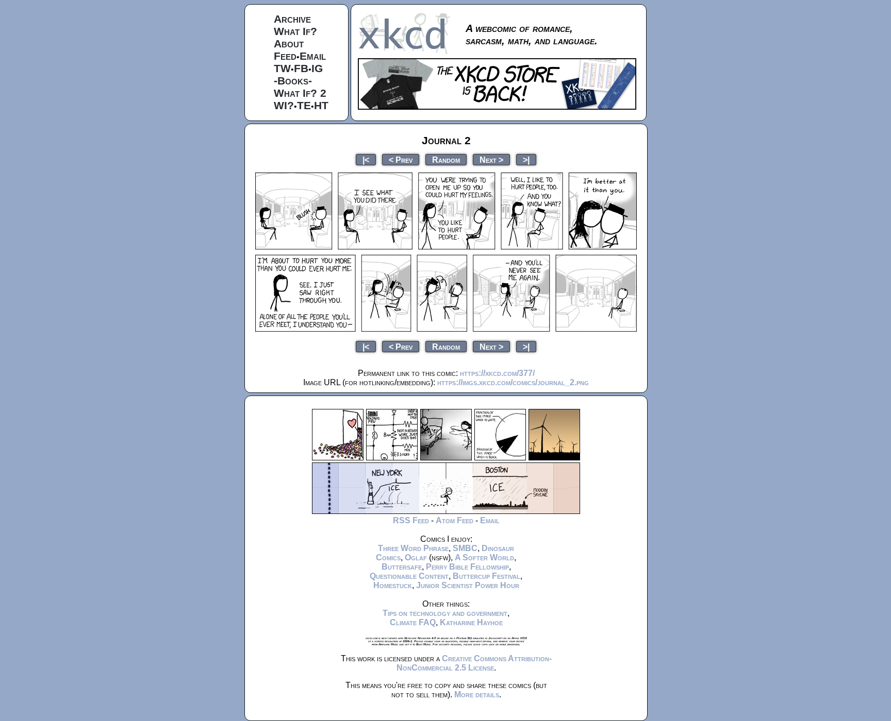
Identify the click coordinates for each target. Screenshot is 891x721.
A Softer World (484, 557)
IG (317, 68)
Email (313, 56)
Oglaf (416, 557)
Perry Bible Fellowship (467, 566)
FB (301, 68)
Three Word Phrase (413, 548)
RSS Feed (411, 520)
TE (304, 105)
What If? (295, 31)
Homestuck (392, 585)
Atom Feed (454, 520)
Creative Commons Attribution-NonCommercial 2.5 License (474, 663)
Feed (285, 56)
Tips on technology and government (445, 613)
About (289, 43)
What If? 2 (300, 93)
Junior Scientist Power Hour (467, 585)
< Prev (400, 159)
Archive (292, 19)
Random (446, 159)
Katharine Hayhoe (471, 622)
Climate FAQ (413, 622)
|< (365, 159)
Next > (491, 159)
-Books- (293, 81)
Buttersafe (402, 566)
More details (476, 694)
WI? (284, 105)
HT (321, 105)
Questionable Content (409, 576)
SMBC (465, 548)
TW (282, 68)
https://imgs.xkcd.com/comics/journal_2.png (513, 382)
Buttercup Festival (486, 576)
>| (526, 159)
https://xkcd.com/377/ (497, 373)
